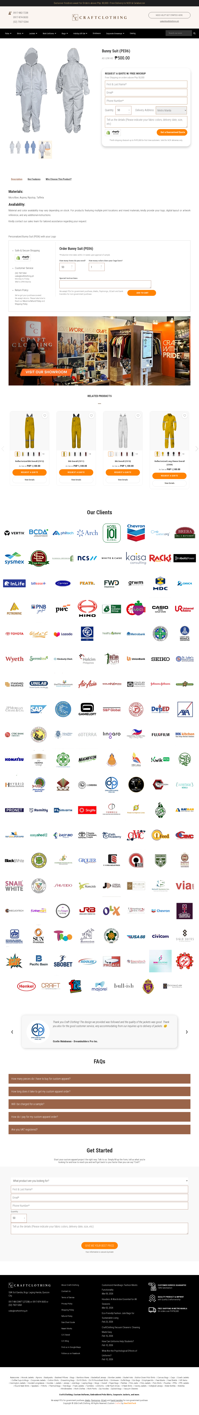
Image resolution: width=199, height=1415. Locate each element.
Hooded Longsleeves (36, 1383)
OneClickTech (130, 1403)
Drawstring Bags (68, 1380)
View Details (30, 480)
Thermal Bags (55, 1386)
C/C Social (65, 1335)
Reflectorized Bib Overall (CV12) (29, 461)
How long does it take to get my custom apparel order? (40, 1091)
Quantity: (109, 110)
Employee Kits (148, 1380)
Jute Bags (76, 1383)
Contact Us (66, 1291)
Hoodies (50, 1383)
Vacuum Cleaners (131, 1388)
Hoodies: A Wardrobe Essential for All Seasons (119, 1301)
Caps (173, 1377)
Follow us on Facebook (70, 1353)
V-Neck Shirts (127, 1386)
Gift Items (183, 1380)
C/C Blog (65, 1341)
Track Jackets (78, 1386)
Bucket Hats (128, 1377)
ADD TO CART (142, 293)
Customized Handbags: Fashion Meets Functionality (119, 1287)
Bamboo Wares (83, 1377)
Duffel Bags (125, 1380)
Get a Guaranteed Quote (173, 132)
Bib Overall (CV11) (76, 461)
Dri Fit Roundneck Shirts (98, 1380)
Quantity (14, 1211)
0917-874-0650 (20, 17)
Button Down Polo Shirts (145, 1377)
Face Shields (172, 1380)
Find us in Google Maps (71, 1347)
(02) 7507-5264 (20, 21)
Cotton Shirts (53, 1380)
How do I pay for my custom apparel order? (34, 1116)
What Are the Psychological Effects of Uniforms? (119, 1353)
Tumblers (90, 1386)
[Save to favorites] (45, 415)
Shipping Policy (21, 304)
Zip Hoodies (104, 1388)
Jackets (59, 1383)
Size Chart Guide (68, 1322)
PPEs (175, 1383)
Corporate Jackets (38, 1380)
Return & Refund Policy (32, 301)
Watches (181, 1386)
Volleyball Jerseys (156, 1386)
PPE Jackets (184, 1383)
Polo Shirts (157, 1383)
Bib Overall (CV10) (123, 461)
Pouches (167, 1383)
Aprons (39, 1377)
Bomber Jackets (114, 1377)
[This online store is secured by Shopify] (113, 132)
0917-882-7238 (20, 12)
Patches (124, 1383)
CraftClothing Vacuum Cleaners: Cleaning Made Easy (121, 1329)
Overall (104, 1383)
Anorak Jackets (27, 1377)
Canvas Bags (163, 1377)
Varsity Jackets (140, 1386)
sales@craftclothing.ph (169, 21)
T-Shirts (44, 1386)
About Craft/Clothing (70, 1285)
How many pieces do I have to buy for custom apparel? (41, 1078)
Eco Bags (136, 1380)
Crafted (118, 1403)
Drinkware (115, 1380)
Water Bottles (170, 1386)
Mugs (97, 1383)
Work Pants (92, 1388)
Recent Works (66, 1328)
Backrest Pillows (61, 1377)
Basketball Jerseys (98, 1377)
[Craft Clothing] (99, 17)
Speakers (35, 1386)
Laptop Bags (87, 1383)
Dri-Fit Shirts (82, 1380)
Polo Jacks (133, 1383)
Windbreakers (66, 1388)
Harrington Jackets (18, 1383)
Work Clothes (79, 1388)
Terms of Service (67, 1297)
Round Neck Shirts (22, 1386)
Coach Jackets (183, 1377)
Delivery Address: (144, 110)
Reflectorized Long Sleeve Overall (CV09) (170, 463)
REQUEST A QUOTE (29, 472)
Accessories (14, 1377)
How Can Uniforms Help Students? (118, 1341)
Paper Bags (114, 1383)
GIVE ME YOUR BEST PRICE (99, 1245)
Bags (72, 1377)
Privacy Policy (66, 1304)
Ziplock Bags (116, 1388)
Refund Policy (66, 1316)
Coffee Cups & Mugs (20, 1380)
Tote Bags (67, 1386)
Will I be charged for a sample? (27, 1104)
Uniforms (100, 1386)
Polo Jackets (145, 1383)
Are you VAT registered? (24, 1129)
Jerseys (66, 1383)
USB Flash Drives (113, 1386)
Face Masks (160, 1380)
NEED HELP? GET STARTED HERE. (169, 15)
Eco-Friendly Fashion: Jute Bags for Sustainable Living (118, 1315)
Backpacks (48, 1377)
